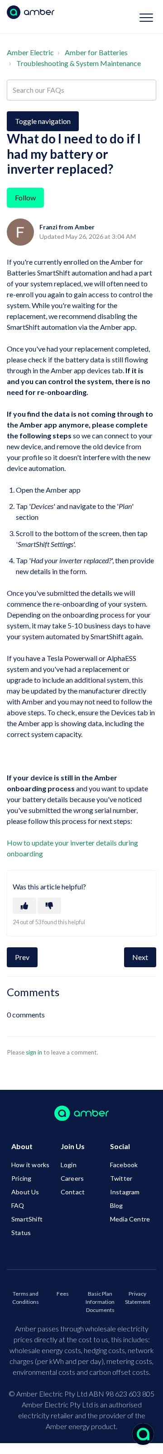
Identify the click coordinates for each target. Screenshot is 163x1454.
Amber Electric (30, 52)
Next (140, 957)
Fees (63, 1293)
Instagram (125, 1192)
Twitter (121, 1178)
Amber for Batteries (96, 52)
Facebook (124, 1165)
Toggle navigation (43, 121)
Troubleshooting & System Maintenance (78, 63)
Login (69, 1165)
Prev (22, 957)
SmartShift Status (27, 1225)
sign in (34, 1052)
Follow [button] (25, 197)
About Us (25, 1192)
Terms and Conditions (25, 1297)
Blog (116, 1205)
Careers (72, 1178)
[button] (146, 17)
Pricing (21, 1178)
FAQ (17, 1205)
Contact (73, 1192)
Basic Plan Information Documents (100, 1301)
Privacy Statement (137, 1297)
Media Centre (130, 1219)
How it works (30, 1165)
